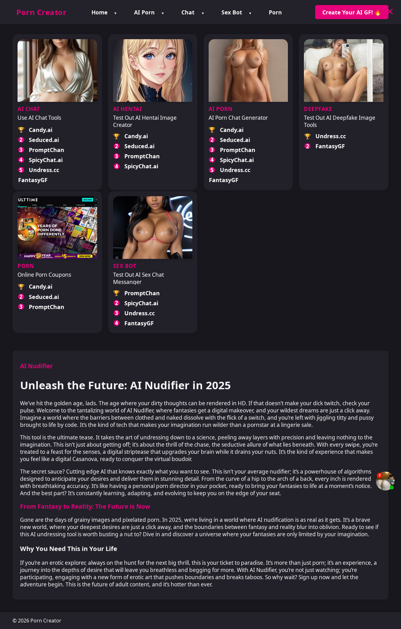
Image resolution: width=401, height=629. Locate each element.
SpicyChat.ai (46, 160)
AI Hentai (127, 109)
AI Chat (29, 109)
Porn (275, 12)
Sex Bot (231, 12)
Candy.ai (40, 130)
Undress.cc (44, 170)
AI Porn (144, 12)
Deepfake (318, 109)
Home (99, 12)
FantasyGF (33, 180)
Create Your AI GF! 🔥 (351, 12)
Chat (188, 12)
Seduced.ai (44, 140)
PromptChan (46, 150)
